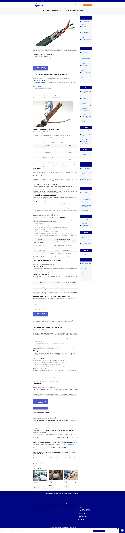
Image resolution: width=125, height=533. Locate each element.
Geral (56, 12)
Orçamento (52, 503)
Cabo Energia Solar (84, 254)
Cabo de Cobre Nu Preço (85, 79)
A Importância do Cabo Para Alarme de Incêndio (86, 209)
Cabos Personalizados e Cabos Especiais (85, 240)
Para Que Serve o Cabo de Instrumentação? (86, 180)
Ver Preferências (112, 530)
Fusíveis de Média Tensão (85, 280)
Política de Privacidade (4, 531)
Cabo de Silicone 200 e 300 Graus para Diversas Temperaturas (86, 107)
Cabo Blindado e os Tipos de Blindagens (86, 131)
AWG (53, 135)
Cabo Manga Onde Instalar (86, 39)
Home (52, 4)
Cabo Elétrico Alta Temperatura (84, 113)
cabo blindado (47, 205)
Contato (80, 4)
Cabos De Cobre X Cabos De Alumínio (86, 226)
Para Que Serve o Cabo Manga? (85, 42)
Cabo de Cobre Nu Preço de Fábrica (86, 55)
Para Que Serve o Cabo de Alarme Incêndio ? (86, 206)
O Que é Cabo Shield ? (85, 143)
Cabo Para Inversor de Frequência (85, 237)
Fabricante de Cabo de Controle (85, 157)
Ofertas (65, 4)
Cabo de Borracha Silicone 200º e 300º (86, 92)
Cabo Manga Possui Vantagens (84, 36)
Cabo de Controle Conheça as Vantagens (86, 154)
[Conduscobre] (38, 5)
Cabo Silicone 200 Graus (85, 110)
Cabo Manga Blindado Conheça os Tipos (85, 33)
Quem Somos (56, 4)
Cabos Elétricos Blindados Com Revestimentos (86, 135)
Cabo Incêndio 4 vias (85, 195)
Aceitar (99, 530)
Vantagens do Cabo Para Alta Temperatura (85, 120)
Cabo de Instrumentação (85, 182)
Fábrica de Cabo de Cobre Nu (85, 59)
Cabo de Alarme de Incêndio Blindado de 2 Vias (86, 199)
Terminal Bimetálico (85, 277)
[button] (117, 528)
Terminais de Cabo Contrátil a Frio (84, 268)
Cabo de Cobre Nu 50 (85, 81)
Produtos (60, 4)
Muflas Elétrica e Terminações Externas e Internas (85, 272)
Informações (71, 4)
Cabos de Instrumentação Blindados (86, 173)
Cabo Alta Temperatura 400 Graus (86, 95)
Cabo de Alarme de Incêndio (84, 193)
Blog (67, 4)
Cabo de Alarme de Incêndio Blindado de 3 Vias (86, 202)
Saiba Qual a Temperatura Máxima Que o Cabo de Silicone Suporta (55, 484)
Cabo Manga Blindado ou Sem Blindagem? (85, 29)
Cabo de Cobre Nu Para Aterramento (85, 73)
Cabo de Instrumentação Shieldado (85, 169)
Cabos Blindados (84, 141)
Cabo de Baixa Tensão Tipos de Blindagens (85, 138)
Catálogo (76, 4)
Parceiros (36, 508)
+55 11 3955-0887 (48, 1)
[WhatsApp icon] (86, 1)
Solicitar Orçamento (87, 4)
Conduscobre (52, 527)
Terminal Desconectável (85, 275)
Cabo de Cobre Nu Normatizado (84, 66)
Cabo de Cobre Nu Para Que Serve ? (86, 69)
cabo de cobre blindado (48, 97)
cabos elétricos (64, 331)
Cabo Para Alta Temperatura (84, 99)
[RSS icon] (90, 1)
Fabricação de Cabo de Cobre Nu (85, 77)
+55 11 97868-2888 (56, 1)
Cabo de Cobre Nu (84, 52)
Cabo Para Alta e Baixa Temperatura (85, 103)
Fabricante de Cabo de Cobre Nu (85, 62)
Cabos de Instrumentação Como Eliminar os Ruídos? (86, 176)
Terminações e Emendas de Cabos (86, 264)
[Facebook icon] (87, 1)
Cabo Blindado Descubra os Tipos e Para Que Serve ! (71, 483)
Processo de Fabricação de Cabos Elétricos (86, 244)
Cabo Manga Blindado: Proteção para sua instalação (85, 23)
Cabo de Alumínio (84, 219)
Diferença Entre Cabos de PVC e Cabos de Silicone (86, 117)
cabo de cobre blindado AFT (39, 82)
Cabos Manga (83, 26)
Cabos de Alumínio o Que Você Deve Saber (85, 222)
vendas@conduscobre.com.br (65, 1)
